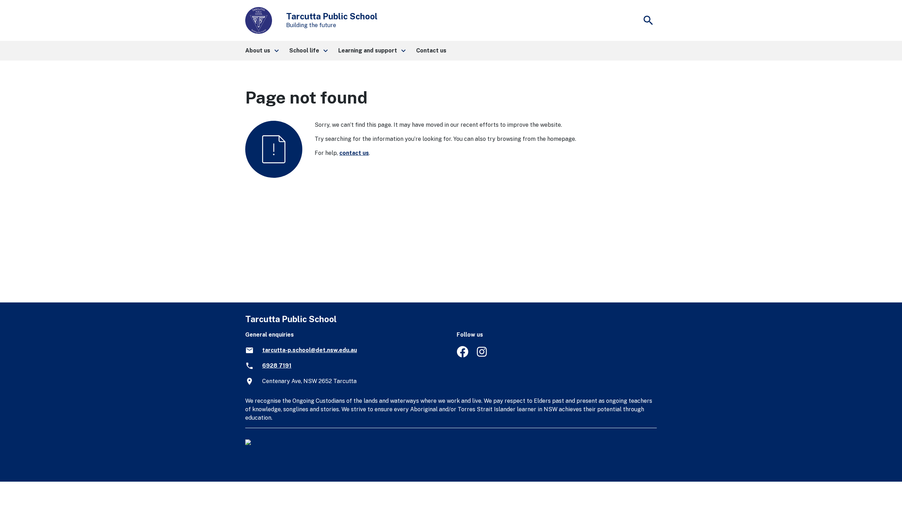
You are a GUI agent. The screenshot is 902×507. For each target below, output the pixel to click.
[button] (262, 51)
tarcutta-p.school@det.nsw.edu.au (309, 350)
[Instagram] (482, 355)
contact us (354, 153)
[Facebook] (462, 355)
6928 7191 (276, 365)
